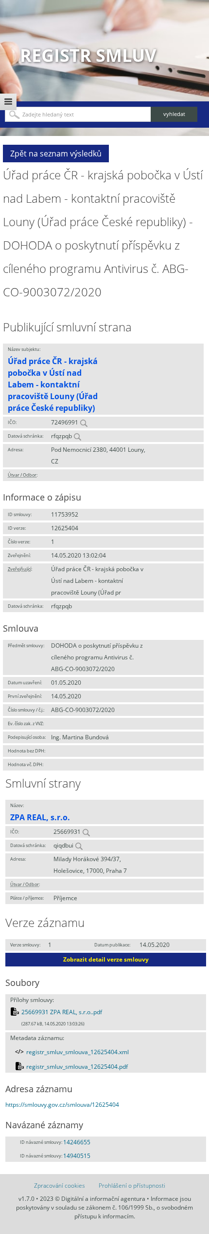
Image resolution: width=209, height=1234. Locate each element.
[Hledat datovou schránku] (77, 436)
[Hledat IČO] (83, 422)
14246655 (76, 1142)
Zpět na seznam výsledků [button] (56, 153)
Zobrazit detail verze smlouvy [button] (106, 959)
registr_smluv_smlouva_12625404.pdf (77, 1066)
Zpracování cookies (59, 1185)
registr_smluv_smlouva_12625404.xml (77, 1052)
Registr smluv (88, 55)
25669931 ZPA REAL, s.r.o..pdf (61, 1012)
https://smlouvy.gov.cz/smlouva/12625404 (62, 1104)
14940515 (76, 1155)
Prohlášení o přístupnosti (132, 1185)
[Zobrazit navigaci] (8, 102)
